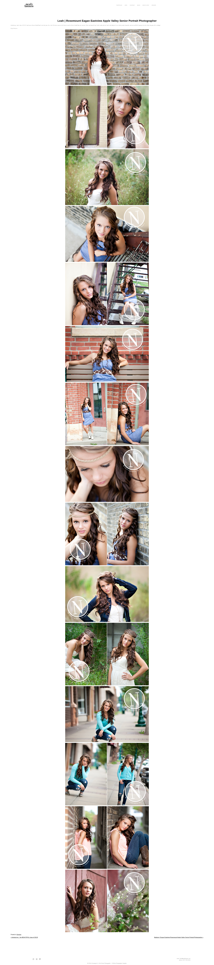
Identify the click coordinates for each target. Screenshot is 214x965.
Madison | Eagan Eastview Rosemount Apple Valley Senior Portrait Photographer (178, 937)
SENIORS (154, 5)
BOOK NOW (146, 5)
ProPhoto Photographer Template (119, 963)
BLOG (138, 5)
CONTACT (132, 5)
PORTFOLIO (119, 5)
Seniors (19, 934)
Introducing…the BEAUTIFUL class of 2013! (24, 937)
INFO (126, 5)
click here (64, 25)
